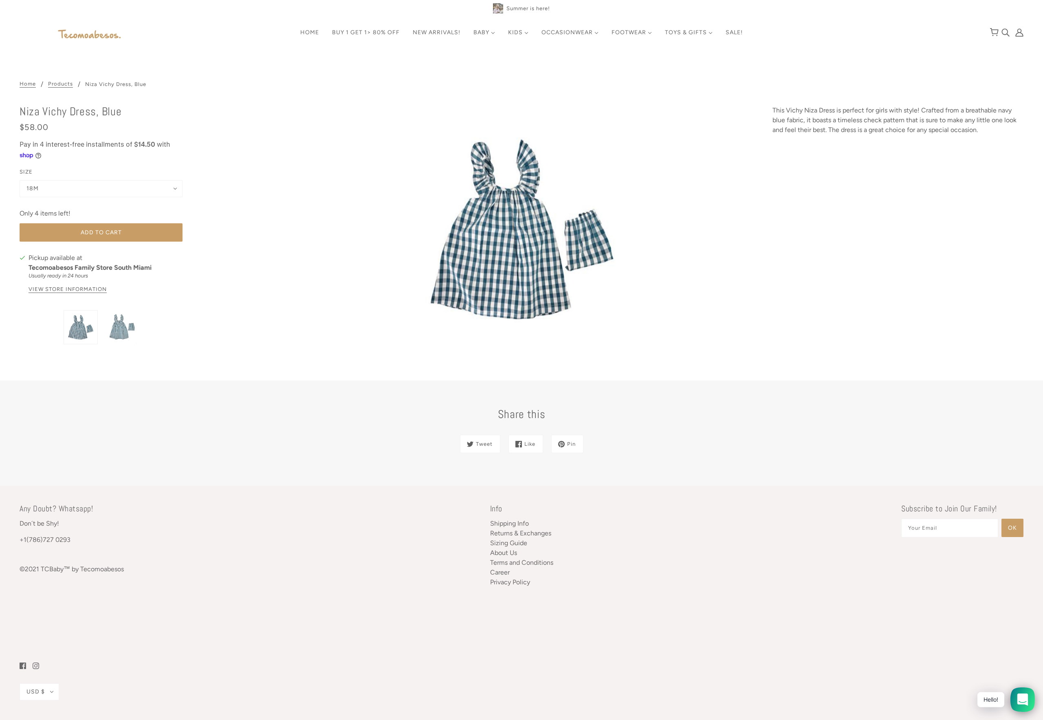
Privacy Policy (510, 582)
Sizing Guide (508, 543)
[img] (1006, 32)
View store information (68, 289)
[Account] (1017, 32)
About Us (503, 553)
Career (500, 572)
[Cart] (995, 32)
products (60, 84)
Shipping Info (509, 523)
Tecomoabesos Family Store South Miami (90, 267)
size (26, 172)
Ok (1012, 527)
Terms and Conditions (521, 562)
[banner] (89, 35)
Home (28, 84)
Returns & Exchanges (520, 533)
